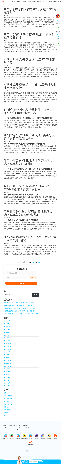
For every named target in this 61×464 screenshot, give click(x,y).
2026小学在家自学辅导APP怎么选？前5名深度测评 (30, 10)
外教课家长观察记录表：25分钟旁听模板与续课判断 (19, 311)
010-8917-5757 (28, 451)
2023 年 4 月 (7, 383)
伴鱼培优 (6, 401)
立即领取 (21, 283)
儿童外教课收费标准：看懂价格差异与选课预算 (18, 305)
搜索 (5, 291)
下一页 (44, 262)
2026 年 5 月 (7, 329)
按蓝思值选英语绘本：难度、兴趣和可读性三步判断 (19, 302)
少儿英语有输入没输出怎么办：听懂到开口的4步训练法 (20, 308)
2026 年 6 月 (7, 327)
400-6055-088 (28, 450)
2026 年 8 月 (7, 321)
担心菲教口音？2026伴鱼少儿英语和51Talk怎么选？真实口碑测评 (27, 187)
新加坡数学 (7, 410)
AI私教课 (44, 1)
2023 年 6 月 (7, 377)
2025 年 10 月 (7, 349)
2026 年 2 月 (7, 338)
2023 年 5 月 (7, 380)
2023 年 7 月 (7, 374)
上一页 (17, 262)
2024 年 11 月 (7, 363)
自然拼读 (24, 1)
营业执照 (27, 427)
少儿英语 (3, 1)
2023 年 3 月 (7, 386)
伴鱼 (5, 393)
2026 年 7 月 (7, 324)
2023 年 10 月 (7, 366)
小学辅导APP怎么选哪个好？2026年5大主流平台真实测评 (30, 86)
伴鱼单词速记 (8, 398)
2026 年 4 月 (7, 332)
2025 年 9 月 (7, 352)
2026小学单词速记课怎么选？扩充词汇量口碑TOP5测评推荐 (30, 238)
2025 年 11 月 (7, 346)
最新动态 (6, 413)
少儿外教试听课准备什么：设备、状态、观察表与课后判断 (21, 314)
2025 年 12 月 (7, 343)
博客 (34, 427)
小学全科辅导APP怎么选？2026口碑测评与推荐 (29, 61)
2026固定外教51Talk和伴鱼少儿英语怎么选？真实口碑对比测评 (29, 136)
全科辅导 (39, 1)
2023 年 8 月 (7, 372)
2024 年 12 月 (7, 360)
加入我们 (10, 427)
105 (26, 262)
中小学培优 (18, 1)
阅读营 (29, 1)
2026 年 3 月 (7, 335)
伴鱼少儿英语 (8, 404)
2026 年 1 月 (7, 341)
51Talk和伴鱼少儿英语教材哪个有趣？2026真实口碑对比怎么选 (28, 111)
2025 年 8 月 (7, 355)
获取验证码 (33, 278)
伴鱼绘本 (34, 1)
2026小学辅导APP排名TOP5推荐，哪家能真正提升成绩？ (29, 36)
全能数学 (8, 1)
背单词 (13, 1)
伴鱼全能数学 (8, 396)
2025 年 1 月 (7, 357)
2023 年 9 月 (7, 369)
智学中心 (55, 1)
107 (34, 262)
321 (39, 262)
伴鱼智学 (6, 407)
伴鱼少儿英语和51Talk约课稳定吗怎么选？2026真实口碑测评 (28, 162)
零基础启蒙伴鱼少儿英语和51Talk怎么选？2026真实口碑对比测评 (28, 213)
